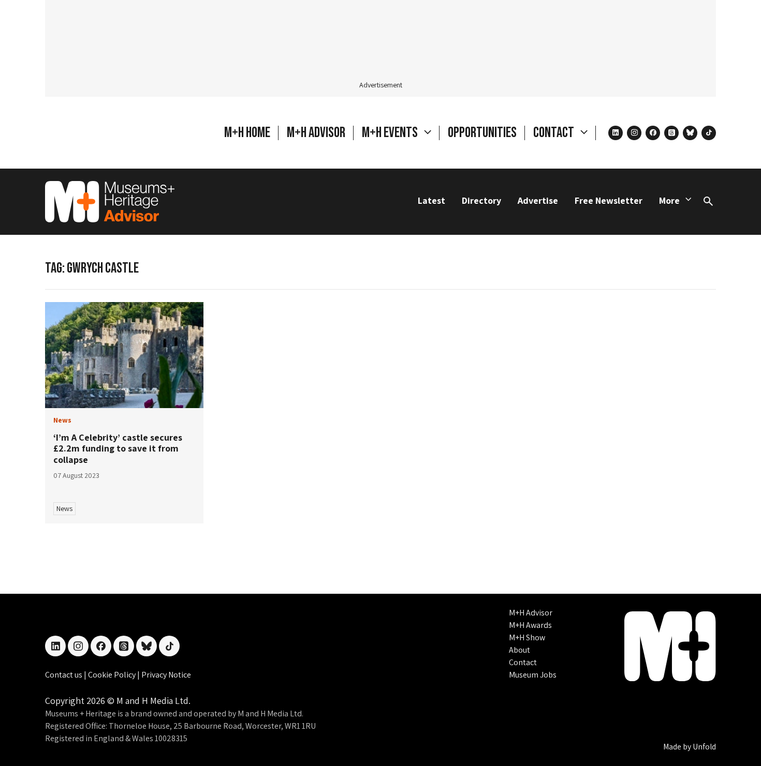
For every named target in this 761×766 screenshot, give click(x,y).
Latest (431, 200)
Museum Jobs (533, 674)
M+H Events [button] (391, 132)
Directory (481, 200)
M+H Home (247, 132)
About (519, 649)
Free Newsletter (608, 200)
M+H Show (527, 637)
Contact (523, 662)
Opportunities (482, 132)
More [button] (669, 200)
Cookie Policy (112, 674)
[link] (124, 355)
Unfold (704, 746)
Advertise (538, 200)
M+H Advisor (316, 132)
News (64, 508)
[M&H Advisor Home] (109, 201)
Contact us (64, 674)
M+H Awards (530, 625)
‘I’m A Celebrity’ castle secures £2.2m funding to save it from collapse (117, 448)
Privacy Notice (166, 674)
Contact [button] (554, 132)
